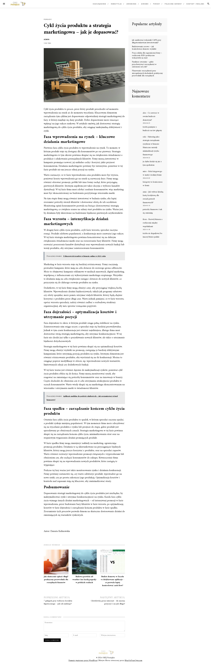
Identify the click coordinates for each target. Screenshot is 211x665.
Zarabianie (131, 4)
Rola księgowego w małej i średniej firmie (152, 173)
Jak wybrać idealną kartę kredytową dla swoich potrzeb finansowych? (153, 197)
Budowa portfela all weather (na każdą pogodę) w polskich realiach (84, 579)
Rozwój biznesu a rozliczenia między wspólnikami (152, 223)
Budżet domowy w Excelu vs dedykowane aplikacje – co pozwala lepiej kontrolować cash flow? (112, 581)
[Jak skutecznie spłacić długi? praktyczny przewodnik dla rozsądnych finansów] (56, 562)
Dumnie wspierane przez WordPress (83, 660)
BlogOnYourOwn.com (133, 660)
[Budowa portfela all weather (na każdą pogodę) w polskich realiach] (84, 562)
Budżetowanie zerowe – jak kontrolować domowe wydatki (144, 48)
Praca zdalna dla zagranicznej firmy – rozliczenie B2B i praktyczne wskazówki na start (147, 55)
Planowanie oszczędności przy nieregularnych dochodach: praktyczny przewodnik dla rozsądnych (147, 73)
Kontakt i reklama (195, 4)
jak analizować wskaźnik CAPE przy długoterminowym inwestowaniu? (146, 41)
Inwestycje (116, 4)
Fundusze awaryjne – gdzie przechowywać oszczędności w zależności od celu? (144, 64)
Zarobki (144, 4)
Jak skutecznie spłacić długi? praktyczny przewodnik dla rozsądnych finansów (56, 579)
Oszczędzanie (99, 4)
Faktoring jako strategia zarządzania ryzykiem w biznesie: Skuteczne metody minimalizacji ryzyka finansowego (151, 145)
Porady (156, 4)
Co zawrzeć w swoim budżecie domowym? (151, 116)
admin (46, 39)
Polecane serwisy (173, 4)
